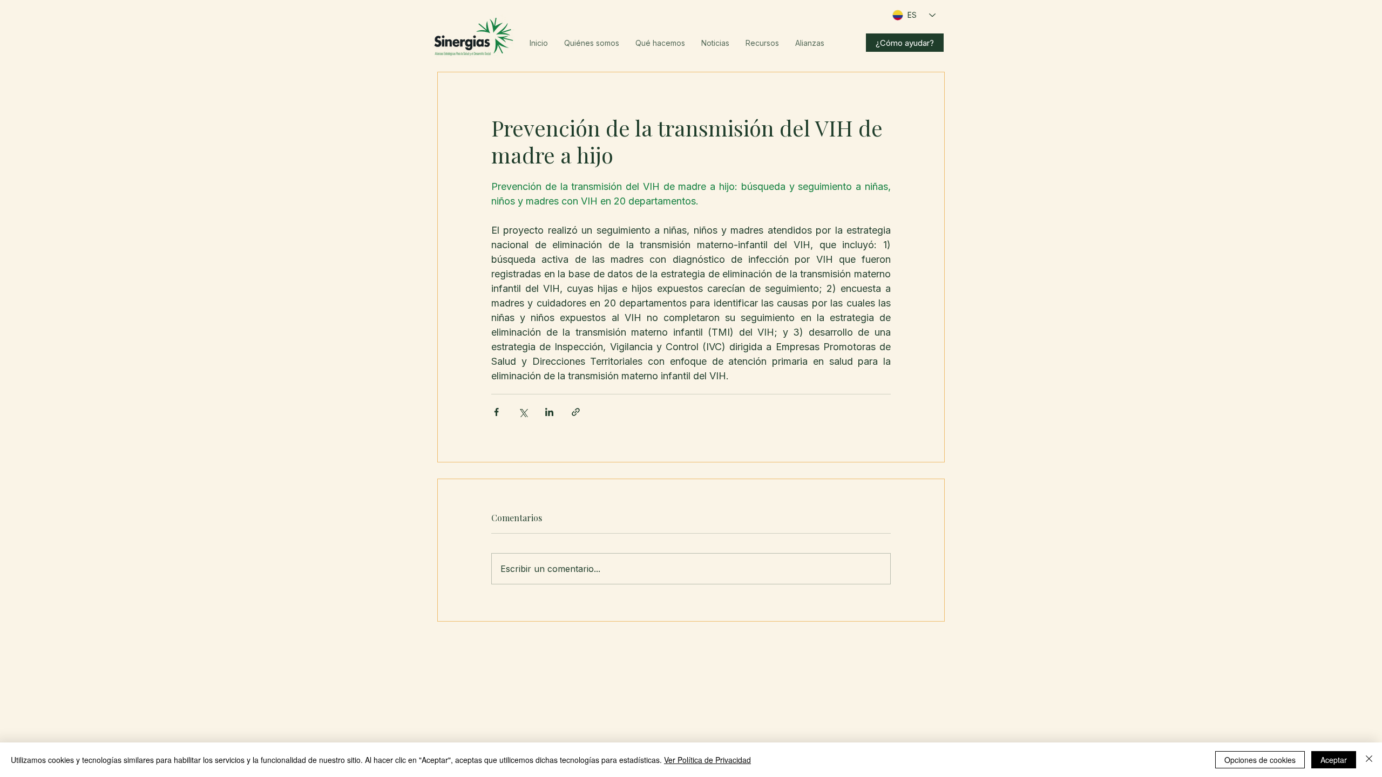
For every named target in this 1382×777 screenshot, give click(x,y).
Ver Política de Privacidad (707, 759)
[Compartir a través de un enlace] (576, 412)
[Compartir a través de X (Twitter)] (523, 412)
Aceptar (1333, 759)
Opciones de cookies (1260, 759)
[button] (591, 43)
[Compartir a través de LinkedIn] (549, 412)
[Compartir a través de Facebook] (496, 412)
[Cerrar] (1369, 759)
